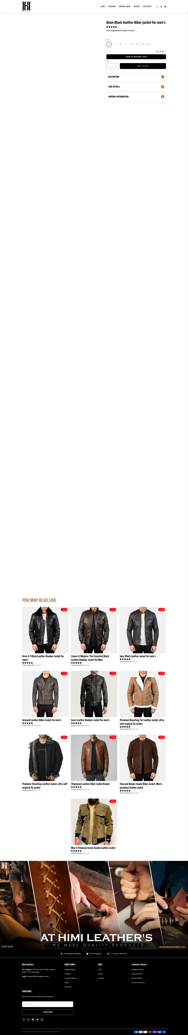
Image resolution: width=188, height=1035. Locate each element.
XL (132, 44)
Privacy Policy (137, 978)
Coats (67, 982)
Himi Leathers (31, 1032)
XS (109, 44)
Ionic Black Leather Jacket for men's (138, 656)
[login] (161, 7)
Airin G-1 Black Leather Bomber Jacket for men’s (43, 658)
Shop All (68, 987)
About (100, 974)
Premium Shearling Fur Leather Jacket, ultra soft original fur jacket (142, 722)
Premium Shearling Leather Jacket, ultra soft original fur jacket (44, 786)
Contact (101, 978)
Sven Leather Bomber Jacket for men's (90, 720)
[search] (157, 7)
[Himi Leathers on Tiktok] (28, 1020)
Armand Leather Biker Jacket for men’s (41, 720)
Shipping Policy (138, 969)
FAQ (100, 969)
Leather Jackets (71, 978)
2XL (137, 44)
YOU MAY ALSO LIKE (39, 600)
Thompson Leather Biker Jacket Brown (90, 784)
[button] (111, 27)
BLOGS (137, 6)
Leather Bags (70, 969)
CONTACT (147, 6)
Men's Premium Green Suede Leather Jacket (93, 848)
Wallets (68, 974)
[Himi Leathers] (26, 6)
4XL (148, 44)
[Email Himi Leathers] (37, 1020)
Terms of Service (138, 982)
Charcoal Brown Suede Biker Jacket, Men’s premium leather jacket (141, 786)
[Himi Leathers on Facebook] (24, 1020)
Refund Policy (137, 974)
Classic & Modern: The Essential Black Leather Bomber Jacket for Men (90, 658)
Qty (107, 61)
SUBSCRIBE (48, 1012)
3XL (143, 44)
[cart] (165, 7)
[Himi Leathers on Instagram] (33, 1020)
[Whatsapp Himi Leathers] (42, 1020)
